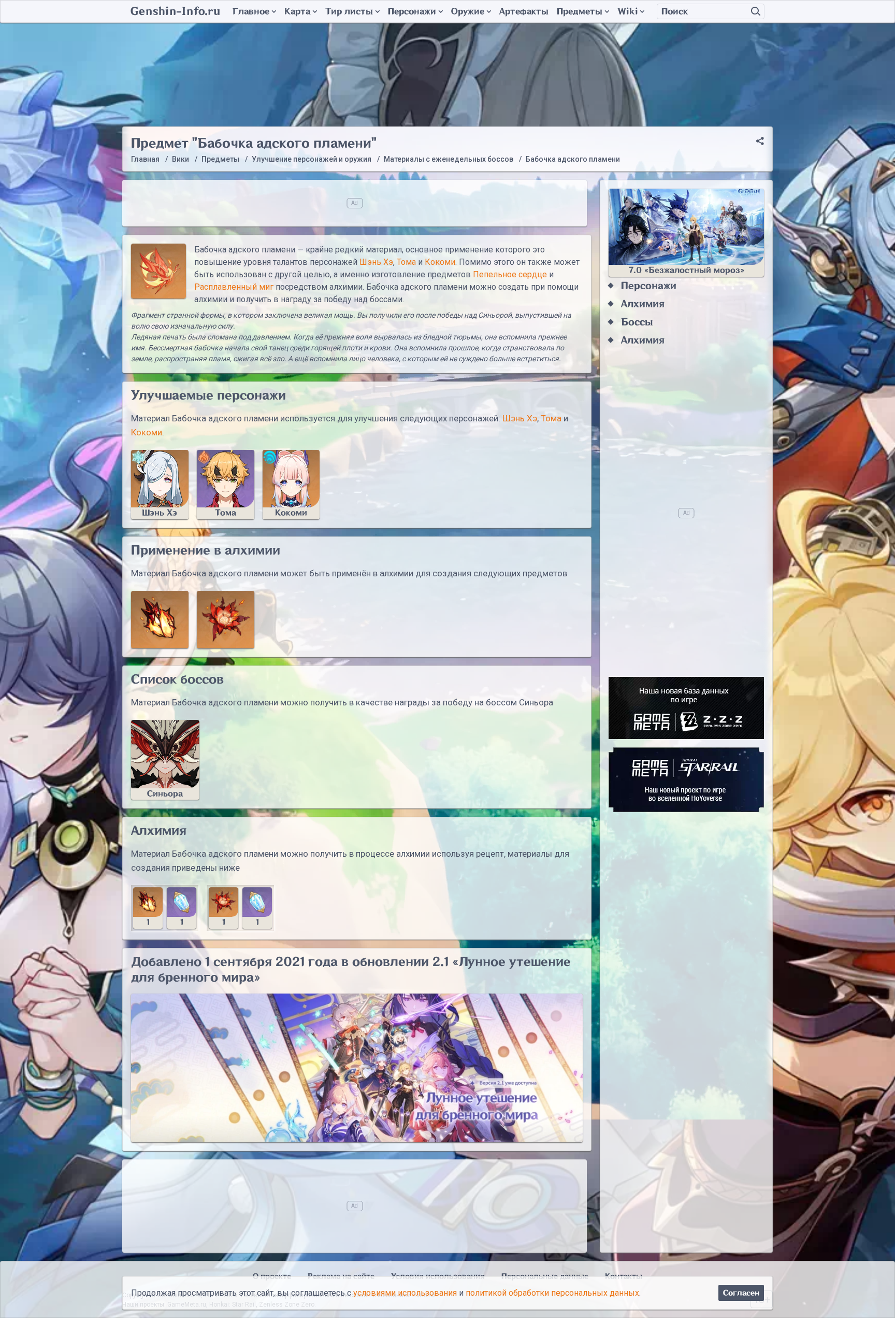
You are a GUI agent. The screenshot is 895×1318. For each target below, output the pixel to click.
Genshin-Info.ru (175, 11)
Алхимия (643, 304)
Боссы (637, 322)
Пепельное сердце (510, 274)
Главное (251, 11)
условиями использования (405, 1293)
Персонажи (412, 11)
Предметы (579, 11)
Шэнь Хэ (376, 262)
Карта (297, 11)
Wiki (627, 11)
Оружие (467, 11)
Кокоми (440, 262)
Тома (406, 262)
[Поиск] (755, 11)
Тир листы (349, 11)
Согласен (741, 1292)
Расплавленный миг (233, 287)
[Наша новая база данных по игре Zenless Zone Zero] (686, 708)
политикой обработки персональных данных (552, 1293)
